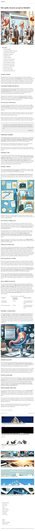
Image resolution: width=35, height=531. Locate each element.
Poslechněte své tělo (7, 55)
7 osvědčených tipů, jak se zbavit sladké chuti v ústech (13, 423)
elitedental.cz (3, 1)
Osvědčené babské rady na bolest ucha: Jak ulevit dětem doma (15, 434)
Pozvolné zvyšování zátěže (8, 69)
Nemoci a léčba (32, 413)
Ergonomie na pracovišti (8, 67)
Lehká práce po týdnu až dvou (9, 60)
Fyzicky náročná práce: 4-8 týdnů (9, 62)
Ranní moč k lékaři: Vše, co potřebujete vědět (9, 476)
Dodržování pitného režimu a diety (9, 70)
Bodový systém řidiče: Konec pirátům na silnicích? (10, 485)
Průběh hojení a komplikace (8, 54)
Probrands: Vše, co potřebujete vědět (7, 458)
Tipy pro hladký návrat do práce (9, 64)
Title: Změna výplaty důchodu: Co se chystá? (9, 467)
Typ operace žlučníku (7, 49)
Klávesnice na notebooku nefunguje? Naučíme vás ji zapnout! (12, 495)
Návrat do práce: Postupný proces (9, 59)
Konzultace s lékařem (7, 57)
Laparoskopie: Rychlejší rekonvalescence (10, 50)
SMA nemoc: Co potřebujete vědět (9, 444)
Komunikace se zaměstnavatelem (9, 65)
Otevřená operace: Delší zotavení (9, 52)
